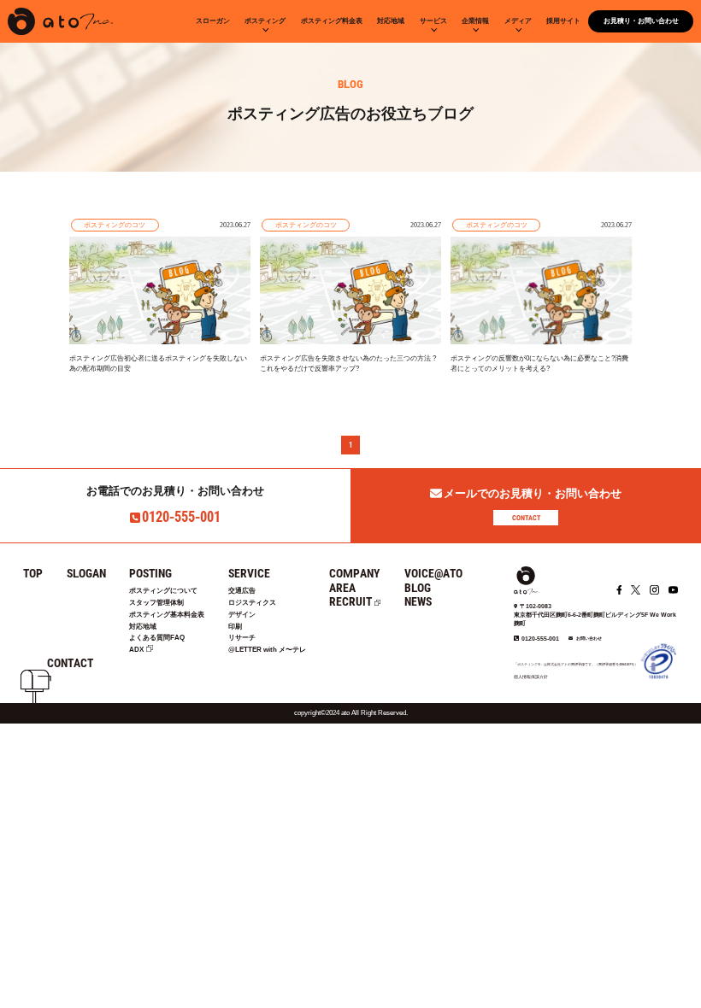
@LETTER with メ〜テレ (267, 649)
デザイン (242, 614)
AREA (342, 588)
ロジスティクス (252, 603)
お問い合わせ (589, 638)
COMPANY (354, 573)
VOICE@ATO (433, 573)
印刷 (235, 626)
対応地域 (390, 21)
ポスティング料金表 (331, 21)
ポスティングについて (163, 591)
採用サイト (563, 21)
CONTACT (526, 517)
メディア (518, 21)
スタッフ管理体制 (156, 603)
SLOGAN (86, 573)
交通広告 (242, 591)
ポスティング (265, 21)
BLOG (417, 588)
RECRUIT (350, 601)
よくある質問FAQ (157, 638)
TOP (33, 573)
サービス (433, 21)
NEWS (418, 601)
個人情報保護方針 (531, 676)
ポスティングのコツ (114, 224)
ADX (136, 649)
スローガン (213, 21)
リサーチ (242, 638)
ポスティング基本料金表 (166, 614)
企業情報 (475, 21)
